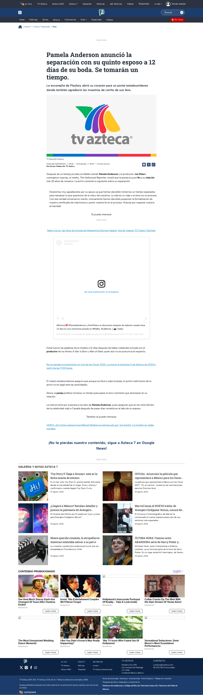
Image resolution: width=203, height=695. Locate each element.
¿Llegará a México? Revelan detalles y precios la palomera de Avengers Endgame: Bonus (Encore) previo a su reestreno (73, 508)
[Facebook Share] (144, 164)
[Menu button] (30, 12)
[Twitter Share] (149, 164)
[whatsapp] (35, 668)
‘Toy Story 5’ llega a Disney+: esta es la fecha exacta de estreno (73, 476)
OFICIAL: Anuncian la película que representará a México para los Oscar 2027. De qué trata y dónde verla (158, 476)
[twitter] (21, 668)
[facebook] (31, 668)
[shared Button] (153, 164)
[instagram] (26, 668)
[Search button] (181, 12)
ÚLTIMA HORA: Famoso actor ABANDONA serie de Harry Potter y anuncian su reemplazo (156, 540)
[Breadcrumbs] (21, 27)
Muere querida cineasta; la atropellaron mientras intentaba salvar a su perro (75, 540)
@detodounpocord (94, 334)
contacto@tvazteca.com (163, 665)
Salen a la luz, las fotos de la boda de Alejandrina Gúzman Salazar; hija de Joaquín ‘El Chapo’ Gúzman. (101, 230)
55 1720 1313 (158, 667)
